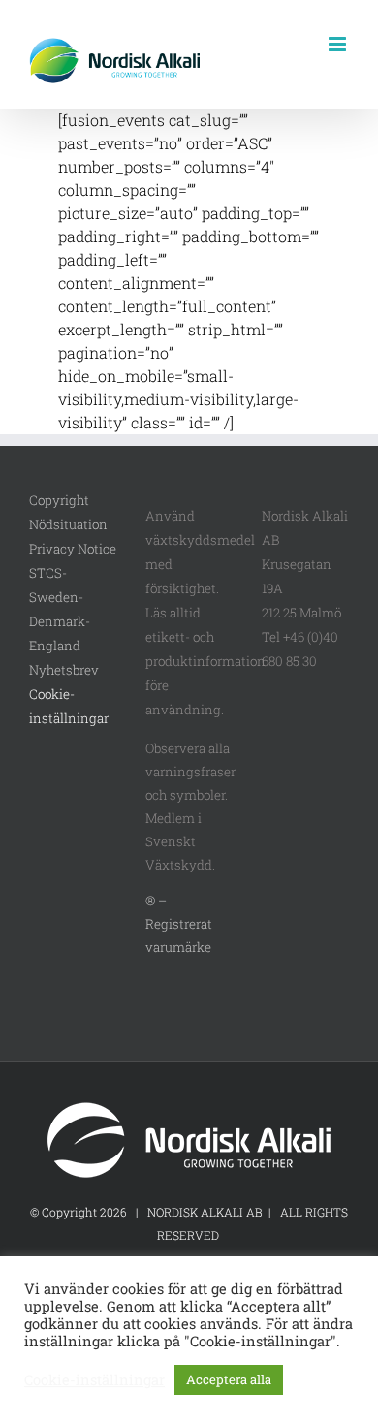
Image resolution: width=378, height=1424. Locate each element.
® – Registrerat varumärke (178, 924)
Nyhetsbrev (64, 670)
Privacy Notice (72, 548)
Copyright (59, 500)
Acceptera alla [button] (228, 1379)
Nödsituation (68, 524)
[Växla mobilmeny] (339, 44)
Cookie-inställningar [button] (94, 1380)
